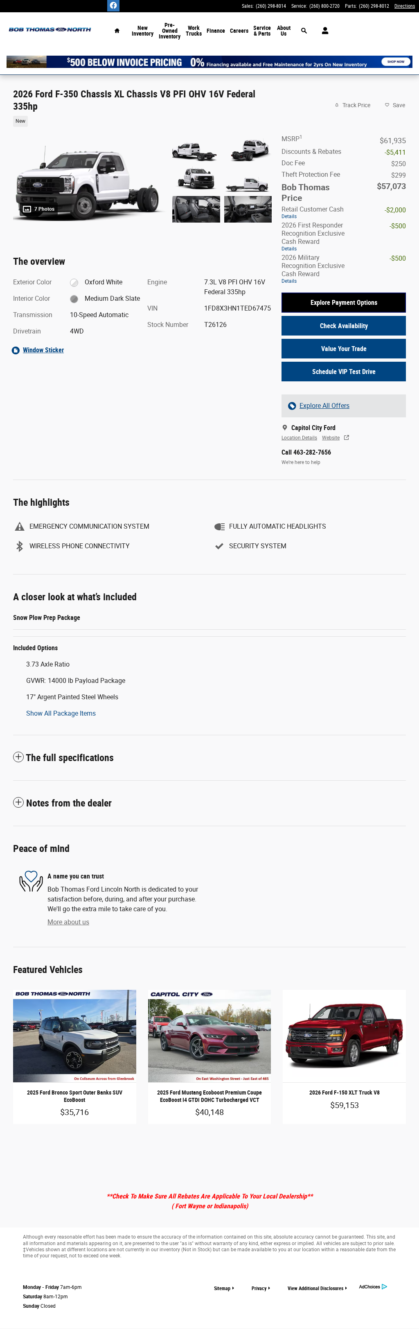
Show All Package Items (61, 713)
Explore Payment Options (344, 302)
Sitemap (222, 1288)
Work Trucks (194, 31)
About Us (284, 31)
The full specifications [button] (70, 758)
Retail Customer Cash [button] (313, 212)
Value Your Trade (344, 349)
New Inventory (142, 31)
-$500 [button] (398, 226)
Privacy (259, 1288)
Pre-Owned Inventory (169, 31)
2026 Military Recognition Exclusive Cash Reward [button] (313, 269)
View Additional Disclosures (315, 1288)
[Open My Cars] (323, 31)
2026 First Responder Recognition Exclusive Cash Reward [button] (313, 236)
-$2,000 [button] (395, 210)
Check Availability (344, 326)
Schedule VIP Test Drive (344, 372)
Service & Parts (262, 31)
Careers (239, 30)
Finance (216, 30)
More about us (68, 922)
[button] (137, 120)
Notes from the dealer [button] (69, 803)
